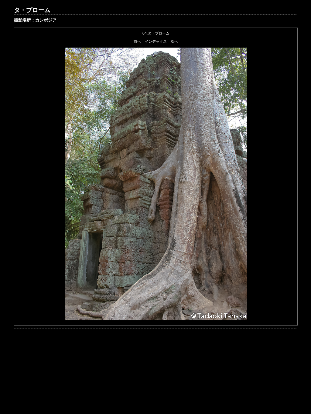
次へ (174, 41)
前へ (137, 41)
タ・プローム (32, 10)
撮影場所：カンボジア (35, 20)
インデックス (156, 41)
